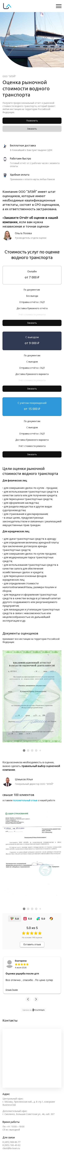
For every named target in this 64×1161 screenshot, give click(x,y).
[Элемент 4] (36, 750)
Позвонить (32, 120)
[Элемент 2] (28, 750)
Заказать (32, 128)
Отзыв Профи (12, 990)
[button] (27, 999)
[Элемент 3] (32, 750)
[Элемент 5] (40, 750)
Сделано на (27, 1010)
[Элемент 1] (24, 750)
